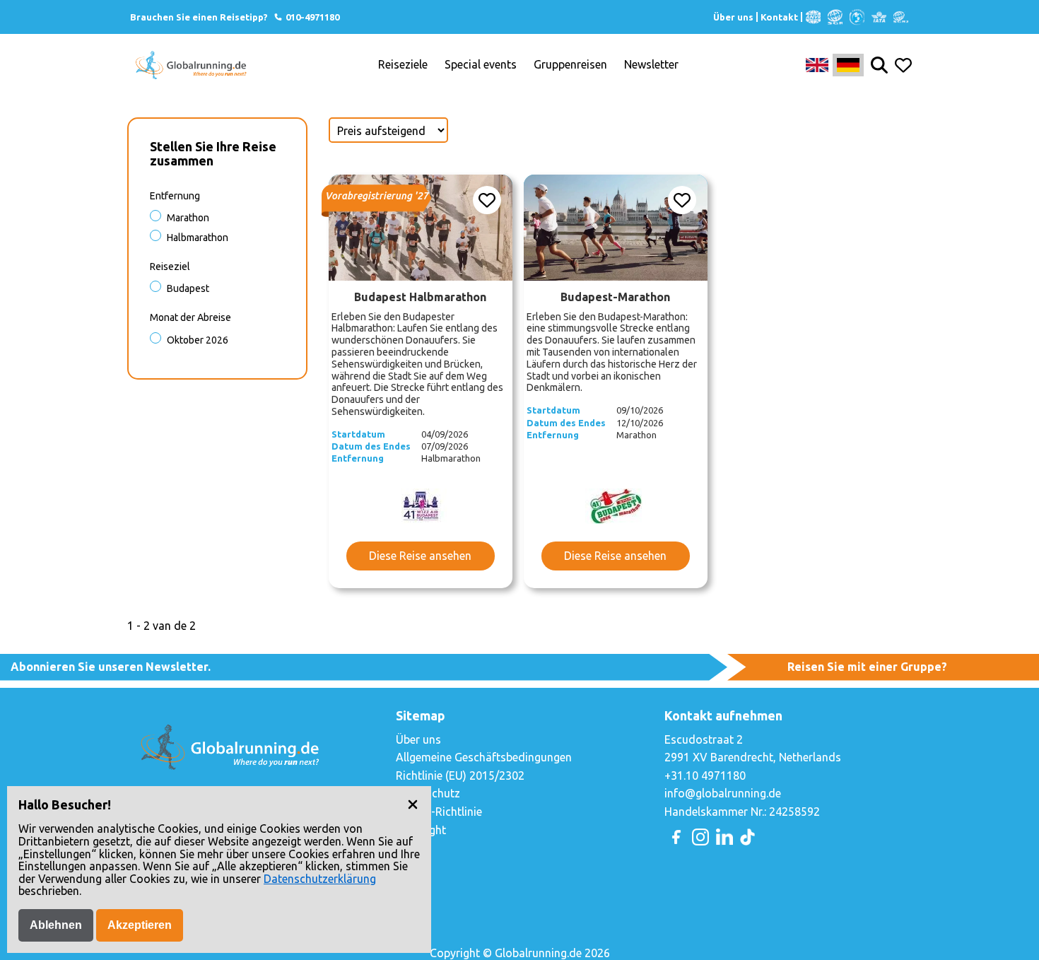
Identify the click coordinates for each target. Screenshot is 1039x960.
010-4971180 (311, 17)
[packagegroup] (420, 228)
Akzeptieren (139, 925)
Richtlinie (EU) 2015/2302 (460, 775)
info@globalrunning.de (722, 793)
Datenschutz (428, 793)
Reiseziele (403, 65)
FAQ (406, 847)
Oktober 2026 (197, 340)
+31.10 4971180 (705, 775)
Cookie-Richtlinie (439, 811)
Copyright (421, 830)
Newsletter (651, 65)
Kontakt (779, 17)
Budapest (188, 288)
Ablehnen (56, 925)
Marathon (188, 217)
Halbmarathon (197, 237)
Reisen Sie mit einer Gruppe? (867, 666)
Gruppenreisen (570, 65)
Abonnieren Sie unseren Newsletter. (111, 666)
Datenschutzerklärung (320, 878)
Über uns (733, 17)
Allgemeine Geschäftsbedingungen (484, 757)
